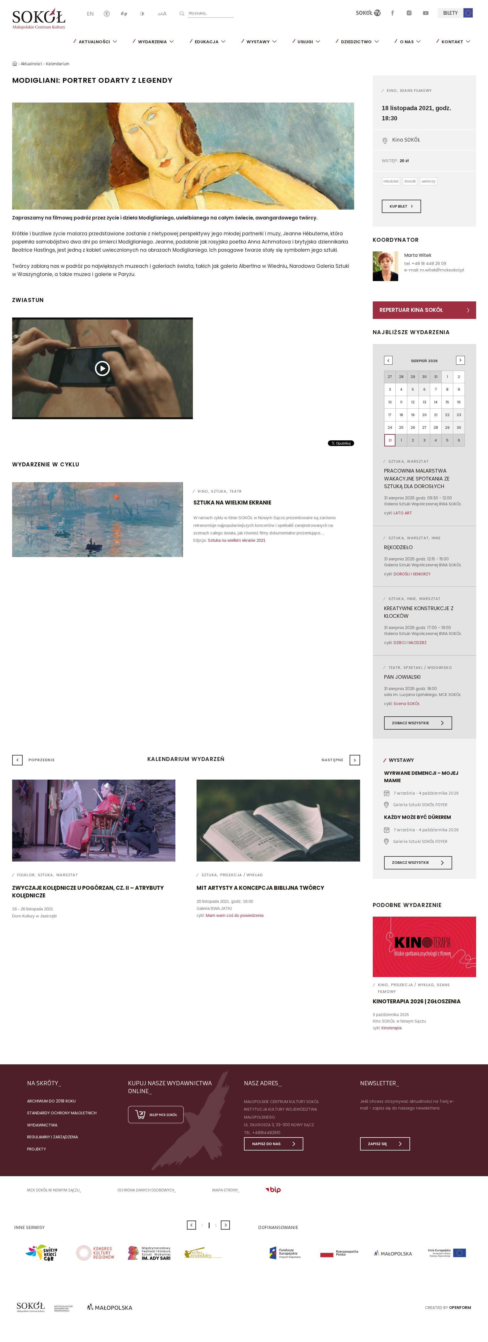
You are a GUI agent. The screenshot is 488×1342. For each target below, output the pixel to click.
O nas (407, 42)
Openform (460, 1307)
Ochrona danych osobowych (145, 1190)
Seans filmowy (416, 90)
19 (413, 414)
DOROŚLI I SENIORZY (412, 574)
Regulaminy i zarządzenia (52, 1137)
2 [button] (209, 1225)
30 (459, 427)
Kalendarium (57, 64)
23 (459, 414)
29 (447, 427)
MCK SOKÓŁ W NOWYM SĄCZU (53, 1190)
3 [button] (215, 1225)
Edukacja (207, 42)
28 (435, 427)
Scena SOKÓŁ (407, 703)
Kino (203, 491)
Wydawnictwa (42, 1125)
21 (435, 414)
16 (459, 402)
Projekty (36, 1149)
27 (424, 427)
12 (413, 402)
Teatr (236, 491)
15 (447, 402)
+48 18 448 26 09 (429, 263)
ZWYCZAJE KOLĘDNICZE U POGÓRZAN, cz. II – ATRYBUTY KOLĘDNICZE (88, 891)
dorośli (410, 181)
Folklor (26, 875)
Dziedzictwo (356, 42)
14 (435, 402)
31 (390, 440)
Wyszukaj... (198, 13)
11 (401, 402)
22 (447, 414)
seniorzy (428, 181)
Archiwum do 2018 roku (51, 1101)
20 (424, 414)
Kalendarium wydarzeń (186, 759)
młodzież (391, 181)
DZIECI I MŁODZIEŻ (410, 642)
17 (389, 414)
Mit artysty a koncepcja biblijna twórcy (260, 888)
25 (401, 427)
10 (390, 402)
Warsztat (67, 875)
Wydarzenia (152, 42)
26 (413, 427)
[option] (183, 156)
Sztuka (218, 491)
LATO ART (403, 513)
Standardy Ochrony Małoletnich (62, 1113)
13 (424, 402)
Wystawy (258, 42)
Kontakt (452, 42)
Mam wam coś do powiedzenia (234, 915)
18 (401, 414)
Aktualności (94, 42)
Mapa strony (225, 1190)
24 (390, 427)
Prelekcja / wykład (412, 984)
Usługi (305, 42)
